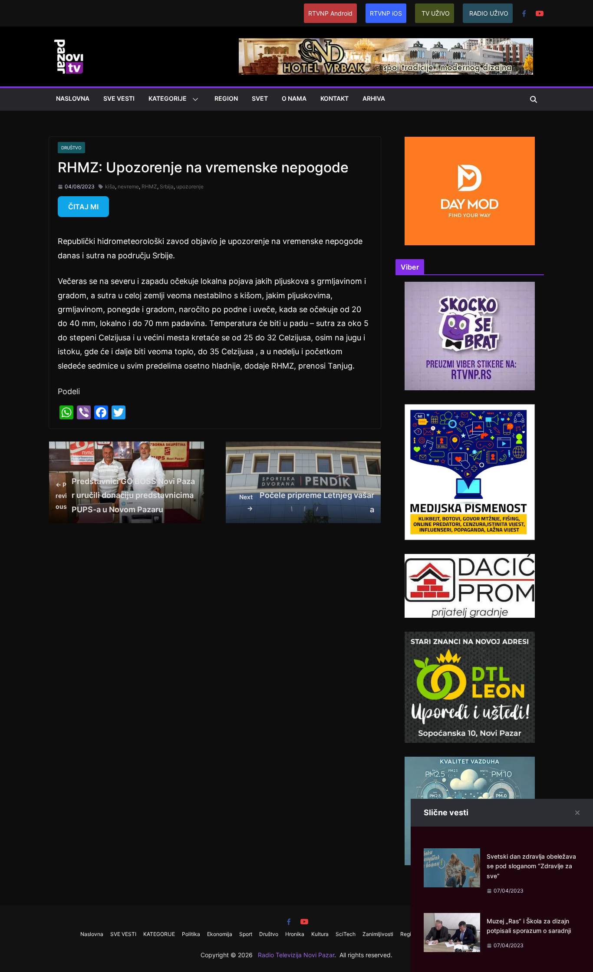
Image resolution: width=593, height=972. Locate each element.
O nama (294, 98)
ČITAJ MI (83, 206)
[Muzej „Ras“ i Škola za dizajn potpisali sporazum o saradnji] (452, 919)
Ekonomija (219, 934)
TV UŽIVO (436, 13)
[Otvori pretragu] (533, 99)
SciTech (346, 934)
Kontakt (334, 98)
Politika (191, 934)
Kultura (320, 934)
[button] (194, 99)
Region (226, 98)
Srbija (167, 186)
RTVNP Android (330, 13)
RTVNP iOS (386, 13)
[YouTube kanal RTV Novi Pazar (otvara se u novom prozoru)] (539, 13)
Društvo (71, 147)
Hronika (294, 934)
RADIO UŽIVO (488, 13)
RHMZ (149, 186)
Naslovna (72, 98)
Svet (260, 98)
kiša (110, 186)
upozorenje (190, 186)
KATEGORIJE (167, 98)
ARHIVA (373, 98)
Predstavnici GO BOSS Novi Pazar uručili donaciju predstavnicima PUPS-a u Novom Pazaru (125, 495)
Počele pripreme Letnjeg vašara (306, 502)
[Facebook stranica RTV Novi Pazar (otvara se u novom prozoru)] (524, 13)
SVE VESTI (119, 98)
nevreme (128, 186)
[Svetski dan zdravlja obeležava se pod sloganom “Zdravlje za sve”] (452, 855)
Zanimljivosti (377, 934)
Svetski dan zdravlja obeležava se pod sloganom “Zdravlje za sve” (531, 866)
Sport (245, 934)
